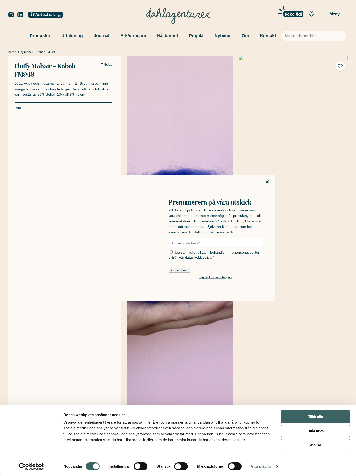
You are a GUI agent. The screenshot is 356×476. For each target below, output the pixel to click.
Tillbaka (106, 64)
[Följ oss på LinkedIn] (20, 15)
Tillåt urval (316, 431)
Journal (101, 35)
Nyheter (223, 35)
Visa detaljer (261, 466)
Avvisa (315, 445)
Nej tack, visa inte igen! (215, 277)
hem (11, 52)
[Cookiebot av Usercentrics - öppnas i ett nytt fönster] (31, 466)
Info (18, 108)
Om (245, 35)
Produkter (40, 35)
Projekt (196, 35)
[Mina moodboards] (311, 14)
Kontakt (268, 35)
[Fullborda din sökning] (341, 36)
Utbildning (72, 35)
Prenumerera (179, 270)
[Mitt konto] (45, 15)
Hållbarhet (167, 35)
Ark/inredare (133, 35)
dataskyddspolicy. (198, 257)
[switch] (140, 466)
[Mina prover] (322, 15)
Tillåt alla (315, 417)
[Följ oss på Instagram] (11, 15)
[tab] (63, 107)
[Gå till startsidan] (178, 14)
